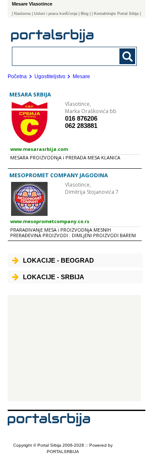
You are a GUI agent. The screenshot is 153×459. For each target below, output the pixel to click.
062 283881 (81, 125)
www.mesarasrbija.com (39, 149)
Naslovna (22, 13)
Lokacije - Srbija (53, 276)
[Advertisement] (74, 348)
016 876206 (81, 118)
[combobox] (62, 56)
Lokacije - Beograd (58, 260)
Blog (84, 13)
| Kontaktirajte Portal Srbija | (116, 13)
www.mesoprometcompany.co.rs (49, 221)
